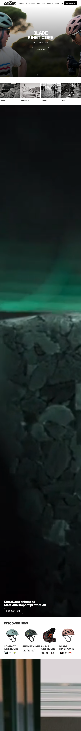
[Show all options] (18, 652)
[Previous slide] (2, 42)
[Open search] (62, 3)
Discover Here (40, 51)
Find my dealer (71, 3)
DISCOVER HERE (13, 611)
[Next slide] (78, 42)
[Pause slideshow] (38, 75)
